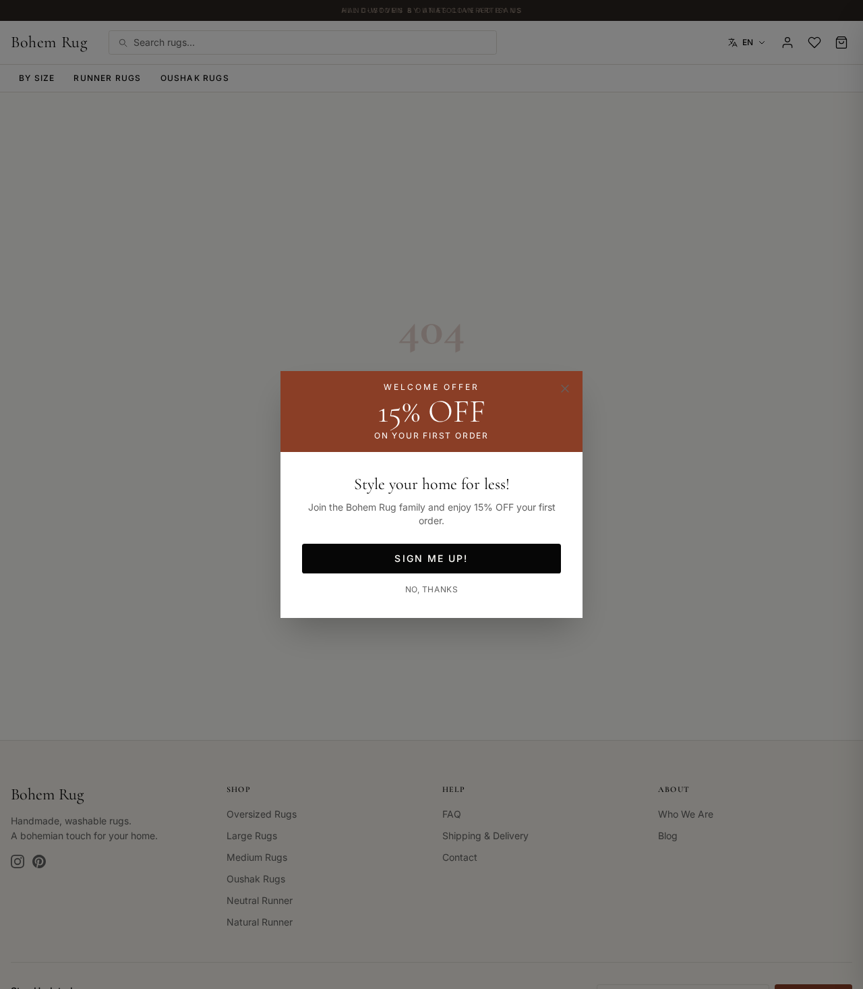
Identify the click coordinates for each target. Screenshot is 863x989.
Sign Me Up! (431, 558)
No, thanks (431, 589)
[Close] (565, 388)
